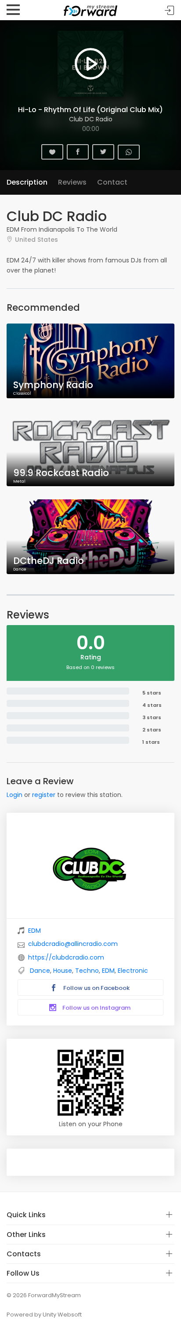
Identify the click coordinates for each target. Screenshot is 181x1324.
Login (14, 794)
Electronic (133, 970)
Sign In (169, 10)
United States (36, 239)
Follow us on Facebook (96, 988)
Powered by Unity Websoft (44, 1314)
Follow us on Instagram (95, 1008)
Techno (87, 970)
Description (27, 182)
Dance (40, 970)
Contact (112, 182)
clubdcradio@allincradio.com (73, 943)
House (62, 970)
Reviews (72, 182)
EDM (34, 930)
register (43, 794)
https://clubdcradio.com (66, 957)
